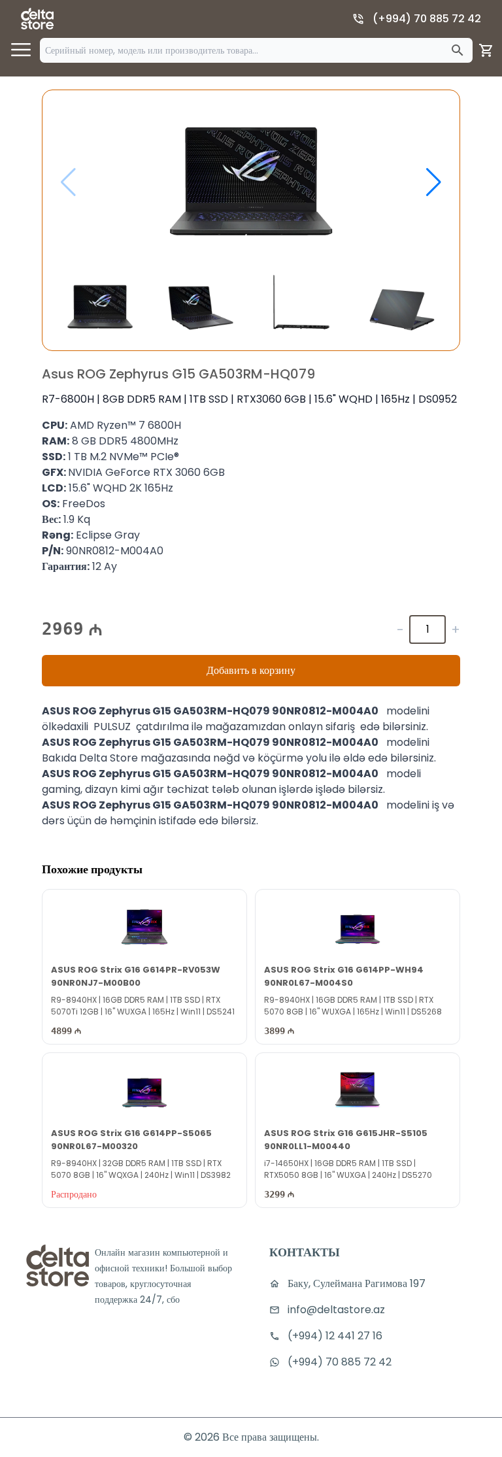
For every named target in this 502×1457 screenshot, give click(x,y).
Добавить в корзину (251, 670)
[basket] (486, 50)
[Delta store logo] (37, 18)
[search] (457, 50)
